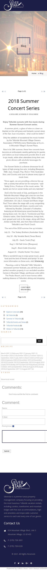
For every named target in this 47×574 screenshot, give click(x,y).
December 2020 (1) (8, 356)
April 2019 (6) (27, 364)
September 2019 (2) (27, 362)
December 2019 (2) (26, 360)
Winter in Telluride (13, 329)
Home (34, 73)
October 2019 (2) (13, 362)
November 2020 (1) (23, 356)
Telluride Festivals (13, 325)
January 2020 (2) (13, 360)
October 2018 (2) (7, 367)
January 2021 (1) (31, 353)
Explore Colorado (13, 312)
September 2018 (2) (21, 367)
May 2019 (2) (17, 364)
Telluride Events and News (16, 322)
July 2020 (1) (20, 358)
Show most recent (7, 379)
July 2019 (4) (7, 364)
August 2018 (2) (34, 367)
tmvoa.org (39, 261)
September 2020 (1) (8, 358)
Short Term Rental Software (35, 568)
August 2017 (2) (28, 369)
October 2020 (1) (36, 356)
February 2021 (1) (18, 353)
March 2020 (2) (30, 358)
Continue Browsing (24, 288)
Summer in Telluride (13, 319)
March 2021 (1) (6, 353)
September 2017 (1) (14, 369)
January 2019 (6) (38, 364)
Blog (41, 73)
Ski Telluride (10, 315)
